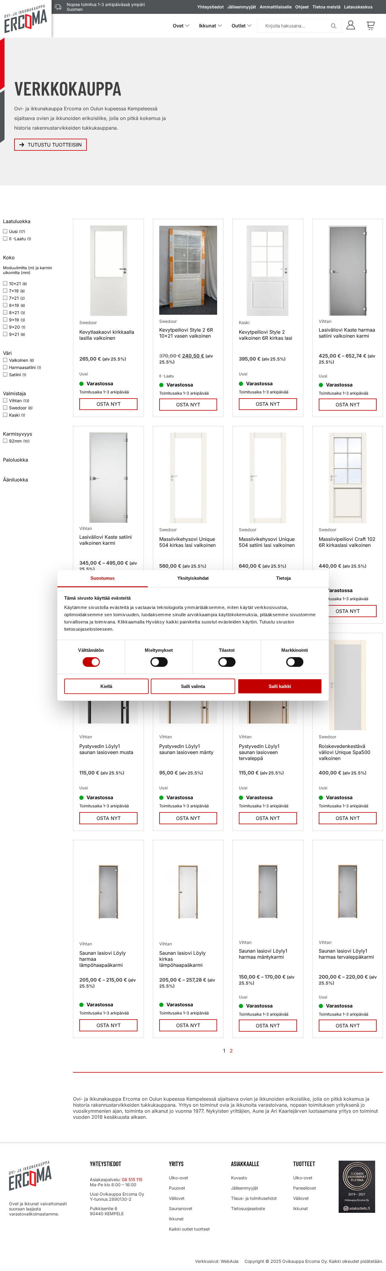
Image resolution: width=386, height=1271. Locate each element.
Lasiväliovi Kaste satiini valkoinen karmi (105, 540)
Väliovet (177, 1198)
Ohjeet (302, 6)
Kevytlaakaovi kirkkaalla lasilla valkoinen (106, 335)
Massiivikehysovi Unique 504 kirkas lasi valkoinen (187, 542)
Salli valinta (193, 686)
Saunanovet (180, 1208)
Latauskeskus (358, 6)
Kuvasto (239, 1177)
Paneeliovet (304, 1188)
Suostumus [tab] (102, 578)
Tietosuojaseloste (248, 1208)
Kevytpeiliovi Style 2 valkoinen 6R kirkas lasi (265, 335)
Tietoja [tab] (283, 578)
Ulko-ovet (178, 1177)
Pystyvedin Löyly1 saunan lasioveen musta (106, 749)
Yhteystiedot (210, 6)
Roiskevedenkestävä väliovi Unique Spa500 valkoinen (344, 752)
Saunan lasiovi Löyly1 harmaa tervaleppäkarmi (346, 954)
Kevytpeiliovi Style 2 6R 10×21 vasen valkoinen (186, 333)
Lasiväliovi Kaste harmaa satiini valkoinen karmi (347, 333)
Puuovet (177, 1188)
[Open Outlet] (249, 25)
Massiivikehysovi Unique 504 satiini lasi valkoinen (267, 542)
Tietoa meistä (326, 6)
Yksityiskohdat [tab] (193, 578)
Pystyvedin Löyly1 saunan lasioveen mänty (186, 749)
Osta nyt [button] (188, 405)
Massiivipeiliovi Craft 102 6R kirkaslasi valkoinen (347, 542)
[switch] (159, 662)
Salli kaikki (280, 686)
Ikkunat (176, 1218)
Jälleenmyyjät (241, 6)
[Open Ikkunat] (220, 25)
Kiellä (106, 686)
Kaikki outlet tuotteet (189, 1229)
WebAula (230, 1261)
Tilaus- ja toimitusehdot (254, 1198)
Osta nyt (108, 404)
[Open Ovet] (187, 25)
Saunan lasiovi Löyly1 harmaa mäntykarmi (263, 954)
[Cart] (370, 26)
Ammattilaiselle (276, 6)
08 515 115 (133, 1179)
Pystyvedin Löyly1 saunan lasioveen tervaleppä (259, 752)
